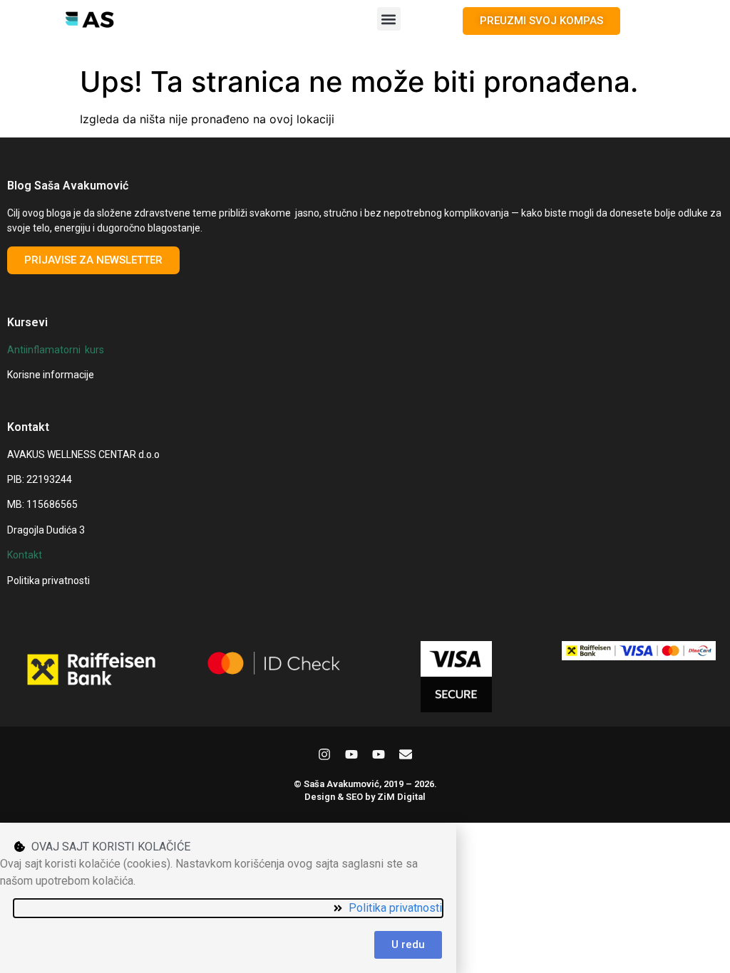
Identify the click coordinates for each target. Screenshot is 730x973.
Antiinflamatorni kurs (55, 349)
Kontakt (24, 555)
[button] (389, 19)
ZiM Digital (401, 796)
